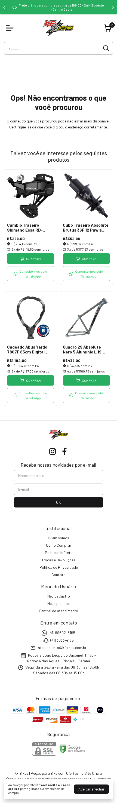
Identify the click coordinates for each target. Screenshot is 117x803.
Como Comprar (58, 545)
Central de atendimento (58, 610)
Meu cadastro (58, 596)
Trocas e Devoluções (58, 560)
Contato (58, 574)
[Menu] (11, 28)
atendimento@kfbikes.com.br (62, 647)
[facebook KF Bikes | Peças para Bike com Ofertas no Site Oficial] (64, 451)
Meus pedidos (58, 603)
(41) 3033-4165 (62, 640)
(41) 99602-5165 (62, 632)
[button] (30, 273)
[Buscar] (105, 48)
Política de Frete (58, 552)
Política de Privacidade (58, 567)
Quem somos (58, 538)
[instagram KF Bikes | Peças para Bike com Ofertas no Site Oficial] (53, 451)
